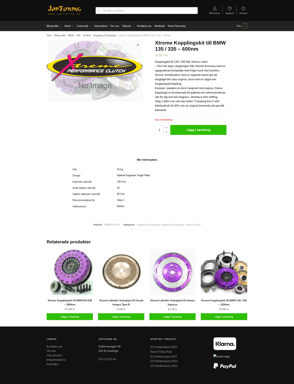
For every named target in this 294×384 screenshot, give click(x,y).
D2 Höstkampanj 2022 (163, 365)
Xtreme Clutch (193, 224)
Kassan (244, 13)
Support (229, 13)
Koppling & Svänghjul (105, 35)
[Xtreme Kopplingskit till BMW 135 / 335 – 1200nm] (224, 272)
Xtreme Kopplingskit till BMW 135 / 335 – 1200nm (224, 302)
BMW (71, 35)
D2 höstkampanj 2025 (163, 347)
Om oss (51, 350)
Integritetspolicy (56, 359)
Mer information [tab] (147, 159)
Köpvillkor (53, 364)
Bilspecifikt (60, 35)
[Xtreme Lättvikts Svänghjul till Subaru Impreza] (172, 272)
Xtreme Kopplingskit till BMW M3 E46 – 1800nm (70, 302)
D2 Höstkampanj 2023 (163, 361)
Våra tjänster (54, 355)
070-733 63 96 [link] (107, 359)
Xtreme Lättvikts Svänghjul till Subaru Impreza (172, 302)
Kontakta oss (54, 346)
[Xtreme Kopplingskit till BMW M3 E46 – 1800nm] (70, 272)
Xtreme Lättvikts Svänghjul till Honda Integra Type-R (121, 302)
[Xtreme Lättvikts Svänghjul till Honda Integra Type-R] (121, 272)
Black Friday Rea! (161, 351)
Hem (49, 35)
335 (78, 35)
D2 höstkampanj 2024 (163, 356)
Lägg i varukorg (198, 130)
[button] (138, 45)
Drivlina (87, 35)
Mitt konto (214, 13)
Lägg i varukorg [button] (70, 316)
